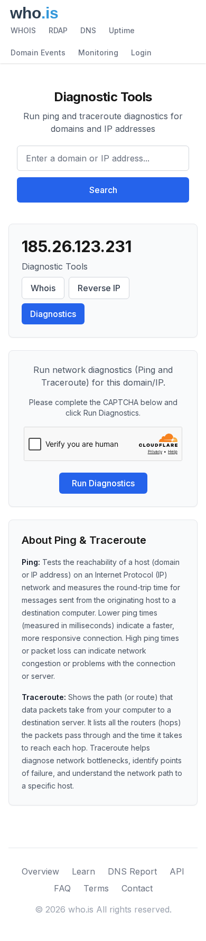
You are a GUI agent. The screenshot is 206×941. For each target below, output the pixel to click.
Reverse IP (99, 288)
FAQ (62, 888)
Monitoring (98, 52)
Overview (40, 871)
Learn (83, 871)
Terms (96, 888)
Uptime (122, 30)
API (177, 871)
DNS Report (132, 871)
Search (103, 190)
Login (141, 52)
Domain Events (38, 52)
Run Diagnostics (103, 483)
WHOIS (23, 30)
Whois (43, 288)
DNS (88, 30)
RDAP (58, 30)
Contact (137, 888)
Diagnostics (53, 314)
